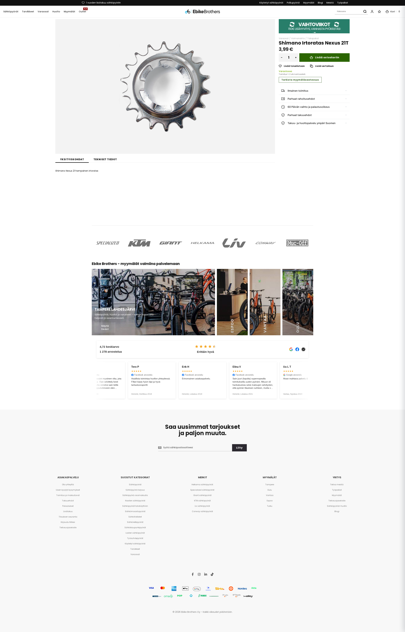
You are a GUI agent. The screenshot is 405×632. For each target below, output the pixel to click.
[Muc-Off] (297, 243)
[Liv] (234, 243)
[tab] (72, 159)
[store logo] (202, 11)
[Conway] (266, 243)
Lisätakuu (68, 511)
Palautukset (68, 506)
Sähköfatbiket (135, 516)
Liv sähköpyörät (202, 506)
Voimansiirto (298, 38)
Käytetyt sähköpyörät (271, 2)
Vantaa (269, 495)
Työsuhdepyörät (135, 538)
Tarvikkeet (135, 549)
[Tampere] (153, 302)
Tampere (269, 484)
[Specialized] (107, 243)
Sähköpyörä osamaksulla (135, 495)
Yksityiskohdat (72, 159)
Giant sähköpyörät (202, 495)
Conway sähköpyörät (202, 511)
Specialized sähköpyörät (202, 490)
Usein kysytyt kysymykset (68, 490)
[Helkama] (202, 243)
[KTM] (139, 243)
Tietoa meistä (336, 484)
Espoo (270, 500)
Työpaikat (342, 2)
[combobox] (351, 12)
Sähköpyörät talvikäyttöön (135, 506)
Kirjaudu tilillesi (68, 522)
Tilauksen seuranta (68, 516)
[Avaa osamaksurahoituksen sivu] (314, 26)
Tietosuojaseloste (67, 527)
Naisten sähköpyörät (135, 500)
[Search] (365, 12)
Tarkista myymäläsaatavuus (300, 79)
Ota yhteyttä (68, 484)
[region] (314, 26)
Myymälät (308, 2)
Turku (269, 506)
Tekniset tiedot (105, 159)
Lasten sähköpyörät (135, 533)
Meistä (330, 2)
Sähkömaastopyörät (135, 511)
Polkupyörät (293, 2)
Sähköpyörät (135, 484)
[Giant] (171, 243)
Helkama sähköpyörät (202, 484)
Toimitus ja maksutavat (68, 495)
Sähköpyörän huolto (337, 506)
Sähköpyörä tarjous (135, 490)
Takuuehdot (68, 500)
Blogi (320, 2)
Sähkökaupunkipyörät (135, 527)
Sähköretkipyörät (135, 522)
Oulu (269, 490)
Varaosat (284, 38)
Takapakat (313, 38)
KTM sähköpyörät (202, 500)
